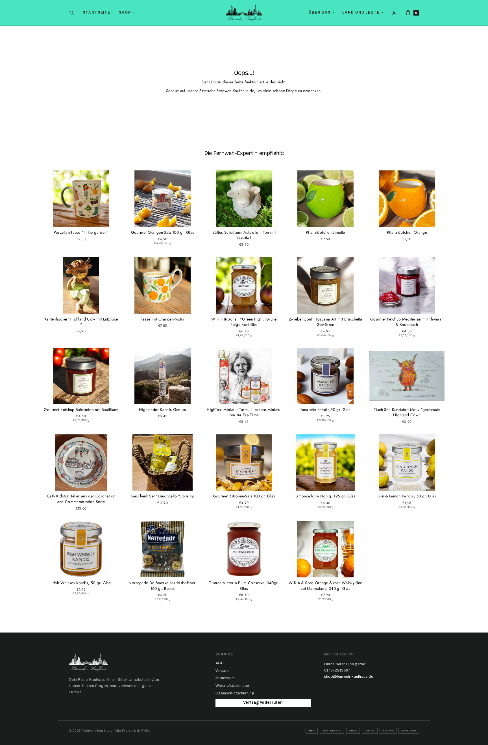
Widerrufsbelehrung (232, 686)
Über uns (321, 12)
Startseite (96, 12)
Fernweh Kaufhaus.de (235, 91)
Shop (127, 12)
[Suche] (71, 13)
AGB (219, 663)
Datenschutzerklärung (234, 693)
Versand (222, 671)
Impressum (225, 678)
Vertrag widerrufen (263, 702)
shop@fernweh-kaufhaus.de (348, 677)
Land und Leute (363, 12)
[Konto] (394, 13)
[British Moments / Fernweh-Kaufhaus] (244, 12)
